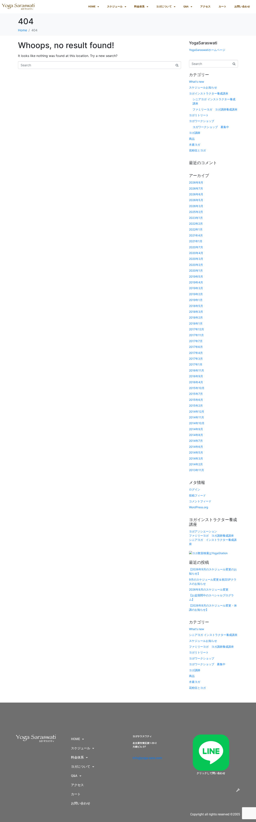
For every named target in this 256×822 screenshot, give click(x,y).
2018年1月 (196, 323)
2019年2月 (196, 294)
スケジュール (115, 6)
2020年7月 (196, 247)
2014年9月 (196, 429)
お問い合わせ (242, 6)
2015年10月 (196, 388)
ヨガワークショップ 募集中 (211, 127)
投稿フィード (197, 495)
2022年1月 (196, 229)
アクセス (205, 6)
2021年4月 (196, 235)
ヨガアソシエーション (203, 531)
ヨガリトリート (199, 115)
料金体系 (139, 6)
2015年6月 (196, 399)
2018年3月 (196, 311)
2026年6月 (196, 194)
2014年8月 (196, 435)
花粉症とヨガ (197, 150)
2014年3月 (196, 458)
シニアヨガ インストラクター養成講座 (213, 634)
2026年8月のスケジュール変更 (208, 589)
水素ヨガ (194, 144)
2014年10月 (196, 423)
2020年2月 (196, 264)
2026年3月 (196, 206)
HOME (91, 6)
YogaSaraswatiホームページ (207, 50)
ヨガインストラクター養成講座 (208, 93)
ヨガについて (164, 6)
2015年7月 (196, 393)
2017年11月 (196, 335)
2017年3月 (196, 358)
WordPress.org (198, 507)
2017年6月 (196, 346)
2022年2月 (196, 223)
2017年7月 (196, 341)
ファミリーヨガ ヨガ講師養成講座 (215, 109)
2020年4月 (196, 253)
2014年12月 (196, 411)
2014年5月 (196, 452)
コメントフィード (200, 501)
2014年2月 (196, 464)
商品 (192, 138)
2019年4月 (196, 282)
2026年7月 (196, 188)
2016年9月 (196, 376)
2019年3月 (196, 288)
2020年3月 (196, 258)
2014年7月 (196, 440)
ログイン (194, 489)
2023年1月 (196, 217)
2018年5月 (196, 306)
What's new (196, 81)
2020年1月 (196, 270)
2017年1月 (195, 364)
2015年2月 (196, 405)
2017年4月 (196, 352)
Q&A (186, 6)
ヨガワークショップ (201, 121)
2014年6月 (196, 446)
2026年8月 (196, 182)
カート (222, 6)
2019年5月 (196, 276)
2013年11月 (196, 470)
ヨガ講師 (194, 132)
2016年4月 (196, 382)
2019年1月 (196, 300)
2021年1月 (195, 241)
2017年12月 (196, 329)
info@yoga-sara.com (147, 758)
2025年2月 (196, 211)
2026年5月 (196, 200)
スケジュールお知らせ (203, 87)
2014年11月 (196, 417)
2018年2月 (196, 317)
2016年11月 (196, 370)
